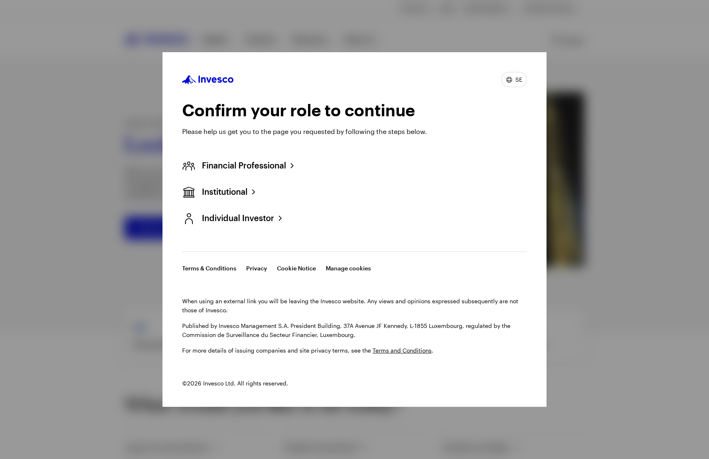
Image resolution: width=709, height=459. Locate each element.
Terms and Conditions (402, 350)
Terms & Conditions (209, 268)
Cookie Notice (296, 268)
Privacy (256, 268)
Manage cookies (348, 268)
